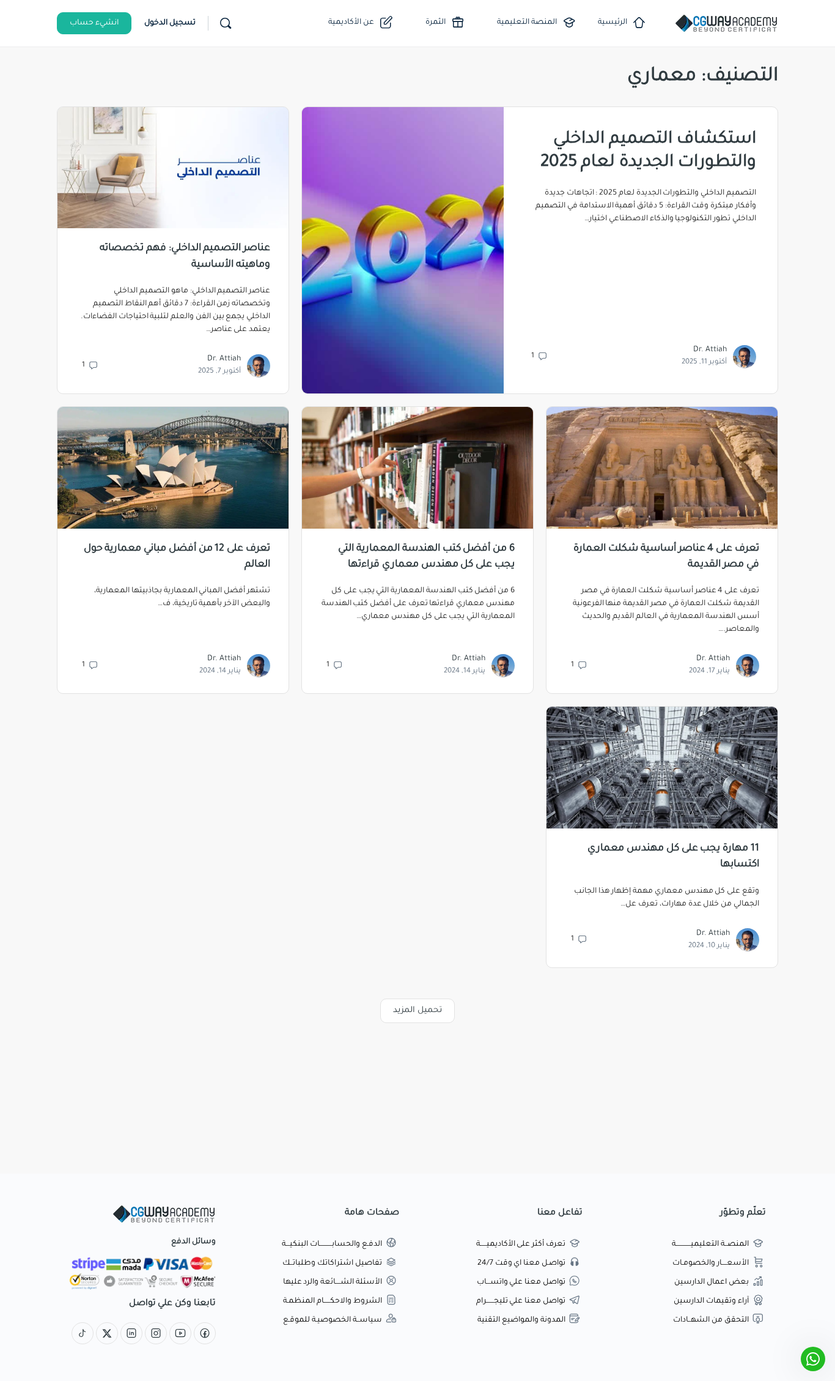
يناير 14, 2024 (464, 672)
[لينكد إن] (131, 1334)
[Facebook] (205, 1334)
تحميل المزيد (417, 1010)
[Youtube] (180, 1334)
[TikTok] (83, 1334)
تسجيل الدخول (170, 23)
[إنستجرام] (156, 1334)
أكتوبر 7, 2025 (219, 372)
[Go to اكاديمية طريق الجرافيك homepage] (726, 24)
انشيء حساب (94, 23)
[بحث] (225, 23)
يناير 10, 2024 (709, 946)
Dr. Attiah (710, 350)
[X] (107, 1334)
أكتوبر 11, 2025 (704, 363)
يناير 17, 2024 (709, 672)
